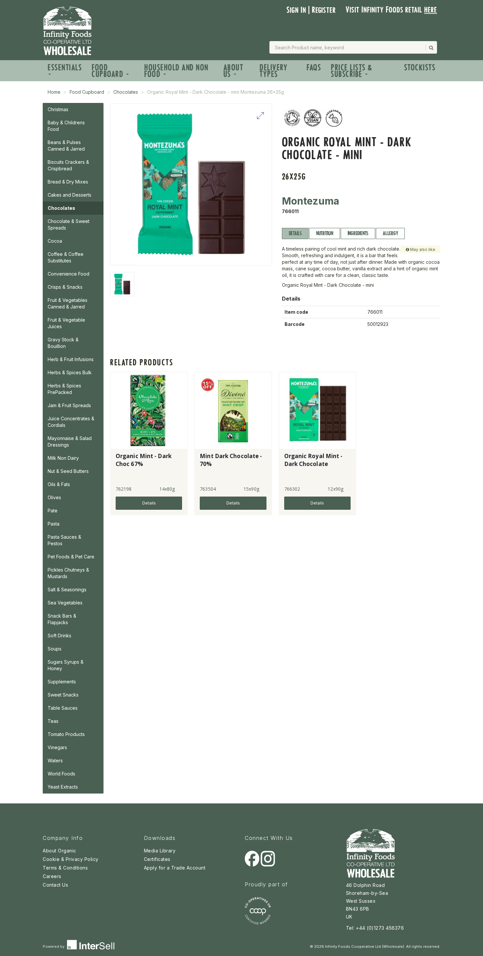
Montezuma (310, 201)
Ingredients (358, 233)
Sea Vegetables (65, 602)
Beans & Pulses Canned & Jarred (66, 145)
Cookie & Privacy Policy (71, 859)
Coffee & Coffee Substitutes (65, 257)
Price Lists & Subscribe (352, 70)
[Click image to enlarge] (191, 184)
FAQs (314, 67)
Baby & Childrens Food (66, 126)
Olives (54, 497)
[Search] (431, 47)
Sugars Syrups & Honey (65, 665)
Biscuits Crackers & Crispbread (68, 165)
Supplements (62, 681)
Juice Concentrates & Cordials (71, 422)
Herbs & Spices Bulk (70, 372)
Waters (55, 760)
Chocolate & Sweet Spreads (68, 224)
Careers (52, 876)
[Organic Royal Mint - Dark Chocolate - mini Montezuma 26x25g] (122, 284)
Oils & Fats (59, 484)
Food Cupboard (109, 70)
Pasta (53, 524)
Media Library (160, 850)
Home (54, 92)
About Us (233, 70)
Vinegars (57, 747)
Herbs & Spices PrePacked (64, 389)
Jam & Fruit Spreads (69, 405)
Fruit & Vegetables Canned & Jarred (67, 303)
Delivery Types (274, 70)
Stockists (420, 67)
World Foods (61, 773)
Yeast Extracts (63, 787)
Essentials (65, 67)
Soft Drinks (59, 635)
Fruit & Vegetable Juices (66, 323)
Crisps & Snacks (65, 287)
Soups (54, 648)
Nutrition (324, 233)
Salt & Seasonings (67, 589)
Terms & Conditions (65, 867)
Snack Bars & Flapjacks (62, 619)
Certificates (157, 859)
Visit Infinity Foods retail (391, 10)
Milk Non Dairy (63, 458)
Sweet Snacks (63, 695)
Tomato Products (66, 734)
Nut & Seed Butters (68, 471)
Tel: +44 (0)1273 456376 (375, 928)
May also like (422, 249)
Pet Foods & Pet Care (71, 556)
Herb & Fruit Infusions (71, 359)
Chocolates (125, 92)
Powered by (54, 946)
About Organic (59, 850)
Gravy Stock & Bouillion (63, 343)
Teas (53, 721)
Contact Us (55, 885)
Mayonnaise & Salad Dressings (70, 441)
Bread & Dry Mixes (68, 181)
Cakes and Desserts (69, 195)
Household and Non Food (176, 70)
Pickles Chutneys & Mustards (68, 573)
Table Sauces (63, 708)
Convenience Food (68, 274)
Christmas (58, 109)
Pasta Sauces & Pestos (64, 540)
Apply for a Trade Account (175, 867)
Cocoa (55, 241)
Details (295, 233)
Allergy (390, 233)
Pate (53, 510)
